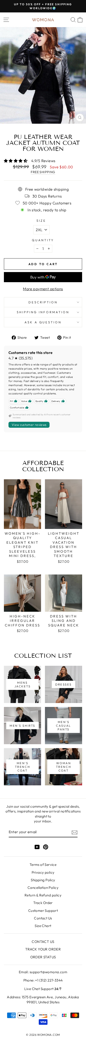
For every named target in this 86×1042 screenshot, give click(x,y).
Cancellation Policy (43, 887)
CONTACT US (43, 941)
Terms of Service (43, 864)
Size (41, 220)
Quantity (43, 240)
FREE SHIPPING (43, 172)
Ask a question (43, 322)
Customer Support (43, 910)
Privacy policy (43, 872)
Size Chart (43, 926)
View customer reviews (29, 425)
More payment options (43, 288)
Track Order (43, 903)
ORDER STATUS (43, 957)
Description (43, 302)
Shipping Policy (43, 880)
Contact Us (43, 918)
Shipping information (43, 312)
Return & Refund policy (43, 895)
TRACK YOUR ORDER (43, 949)
